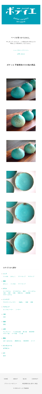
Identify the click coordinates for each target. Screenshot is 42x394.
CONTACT (35, 379)
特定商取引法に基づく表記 (30, 383)
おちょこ (13, 276)
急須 (4, 355)
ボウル (5, 288)
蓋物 (4, 338)
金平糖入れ (6, 348)
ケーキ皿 (14, 333)
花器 (27, 302)
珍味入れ (20, 293)
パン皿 (21, 333)
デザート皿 (6, 333)
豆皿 (14, 293)
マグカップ (31, 276)
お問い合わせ (21, 54)
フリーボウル (32, 291)
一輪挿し (20, 302)
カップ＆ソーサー (8, 309)
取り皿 (25, 331)
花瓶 (31, 302)
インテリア (6, 299)
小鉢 (4, 293)
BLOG (25, 379)
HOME (6, 379)
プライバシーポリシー (10, 383)
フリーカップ (22, 276)
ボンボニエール (7, 345)
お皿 (4, 329)
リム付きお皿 (17, 331)
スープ (33, 341)
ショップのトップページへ (21, 50)
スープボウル (7, 291)
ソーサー (18, 309)
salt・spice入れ (8, 341)
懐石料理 (31, 331)
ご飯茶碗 (27, 293)
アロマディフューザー (9, 302)
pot (4, 353)
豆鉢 (9, 293)
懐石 (24, 291)
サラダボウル (17, 291)
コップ (5, 273)
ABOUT (15, 379)
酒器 (4, 281)
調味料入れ (18, 341)
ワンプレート (7, 331)
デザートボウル (7, 294)
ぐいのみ (5, 276)
